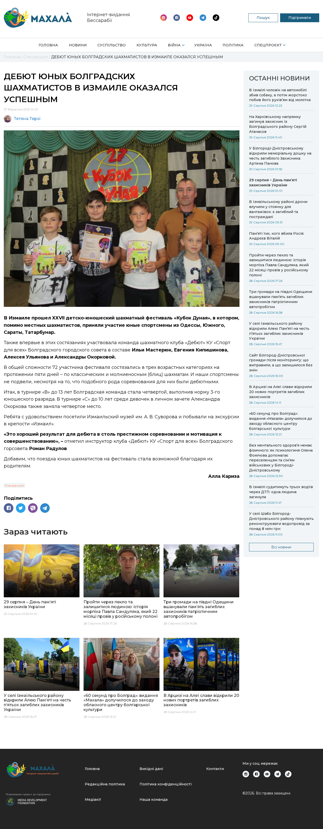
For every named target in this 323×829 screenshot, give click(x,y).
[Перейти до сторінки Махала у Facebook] (176, 17)
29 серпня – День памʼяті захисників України (273, 182)
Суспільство (111, 45)
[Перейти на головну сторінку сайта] (38, 18)
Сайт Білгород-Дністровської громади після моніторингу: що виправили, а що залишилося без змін (280, 363)
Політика (233, 45)
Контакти (215, 768)
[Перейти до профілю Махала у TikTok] (288, 774)
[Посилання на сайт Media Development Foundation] (26, 801)
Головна (48, 45)
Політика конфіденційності (166, 784)
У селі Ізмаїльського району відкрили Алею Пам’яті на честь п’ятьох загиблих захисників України (279, 331)
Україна (203, 45)
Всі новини (281, 547)
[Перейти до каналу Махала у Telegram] (216, 17)
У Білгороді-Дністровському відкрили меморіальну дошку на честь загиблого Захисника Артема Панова (280, 156)
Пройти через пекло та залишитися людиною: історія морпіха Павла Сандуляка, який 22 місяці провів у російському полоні (279, 265)
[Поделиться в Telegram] (45, 508)
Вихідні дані (151, 768)
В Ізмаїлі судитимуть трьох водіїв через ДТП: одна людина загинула (281, 492)
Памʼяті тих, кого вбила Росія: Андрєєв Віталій (276, 236)
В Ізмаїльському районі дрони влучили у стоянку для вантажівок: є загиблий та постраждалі (278, 209)
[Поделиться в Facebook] (8, 508)
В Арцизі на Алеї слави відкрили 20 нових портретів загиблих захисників (280, 391)
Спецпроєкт (268, 45)
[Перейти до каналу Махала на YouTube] (203, 17)
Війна (174, 45)
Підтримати (299, 17)
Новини (78, 45)
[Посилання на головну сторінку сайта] (43, 769)
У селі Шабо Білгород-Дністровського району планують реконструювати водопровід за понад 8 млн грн (281, 521)
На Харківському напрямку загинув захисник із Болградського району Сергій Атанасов (277, 124)
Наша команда (154, 799)
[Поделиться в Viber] (33, 508)
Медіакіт (93, 799)
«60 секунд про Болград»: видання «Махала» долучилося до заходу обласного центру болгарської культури (280, 421)
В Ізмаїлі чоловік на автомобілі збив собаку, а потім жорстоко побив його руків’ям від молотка (280, 95)
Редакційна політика (105, 784)
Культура (147, 45)
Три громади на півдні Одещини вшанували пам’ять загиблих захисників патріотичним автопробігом (280, 299)
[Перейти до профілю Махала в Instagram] (163, 17)
